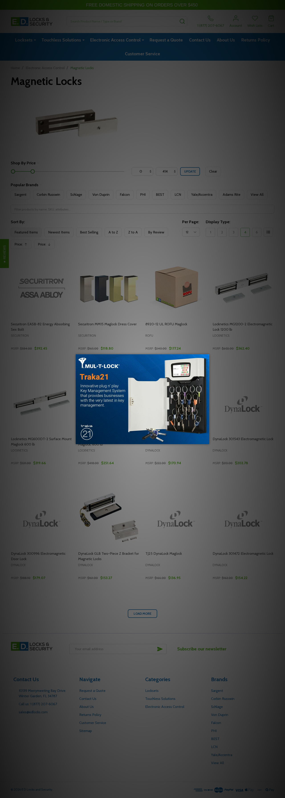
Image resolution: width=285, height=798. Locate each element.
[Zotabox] (206, 440)
